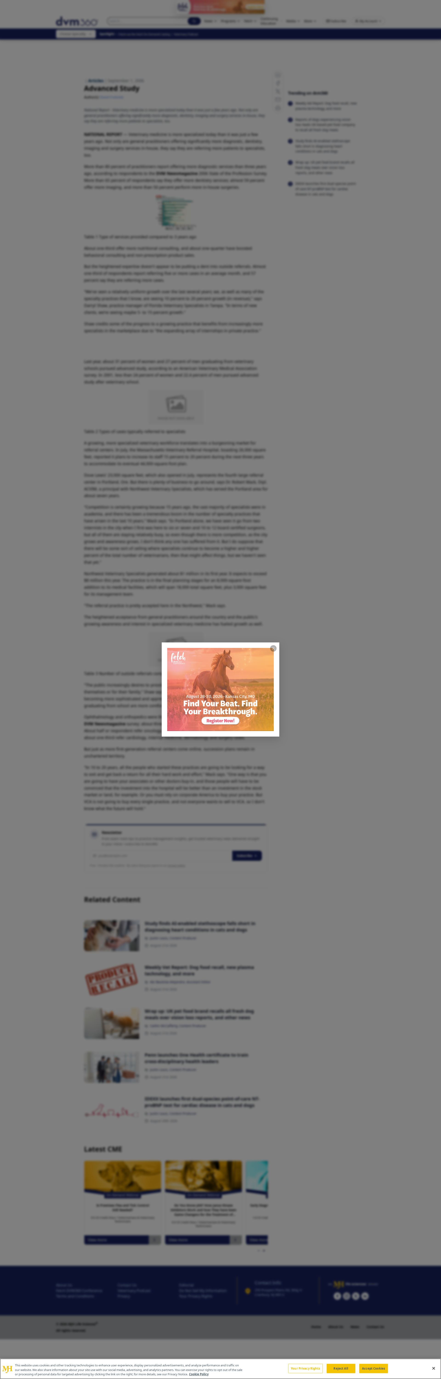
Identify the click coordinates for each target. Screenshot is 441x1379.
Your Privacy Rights (305, 1368)
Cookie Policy (199, 1374)
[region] (220, 1369)
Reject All (341, 1368)
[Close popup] (273, 648)
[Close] (434, 1368)
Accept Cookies (373, 1368)
